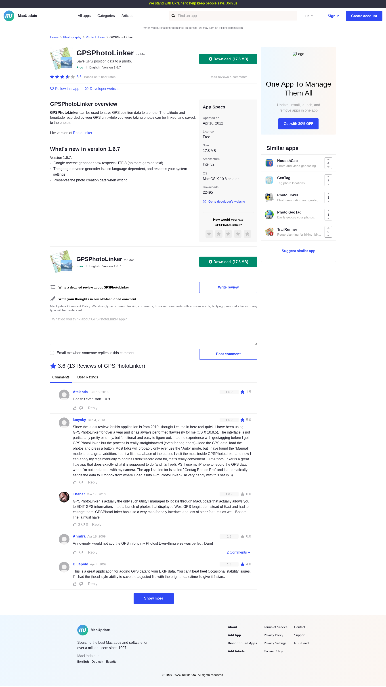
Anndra (79, 536)
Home (54, 37)
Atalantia (80, 392)
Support (299, 635)
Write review (228, 287)
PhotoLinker (82, 133)
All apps (84, 15)
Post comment (228, 354)
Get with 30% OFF (298, 123)
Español (111, 661)
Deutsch (97, 661)
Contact (299, 627)
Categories (106, 15)
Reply (92, 408)
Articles (127, 15)
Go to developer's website (226, 201)
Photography (72, 37)
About (232, 627)
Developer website (105, 89)
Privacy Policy (273, 635)
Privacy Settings (275, 643)
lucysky (79, 419)
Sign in (334, 16)
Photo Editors (95, 37)
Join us (231, 3)
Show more (153, 598)
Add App (234, 635)
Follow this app (67, 89)
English (83, 661)
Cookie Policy (273, 651)
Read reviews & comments (228, 77)
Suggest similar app (298, 251)
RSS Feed (301, 643)
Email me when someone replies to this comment (95, 353)
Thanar (79, 494)
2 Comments (237, 552)
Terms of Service (275, 627)
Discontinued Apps (242, 643)
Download (231, 59)
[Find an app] (173, 16)
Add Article (236, 651)
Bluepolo (80, 564)
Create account (364, 16)
